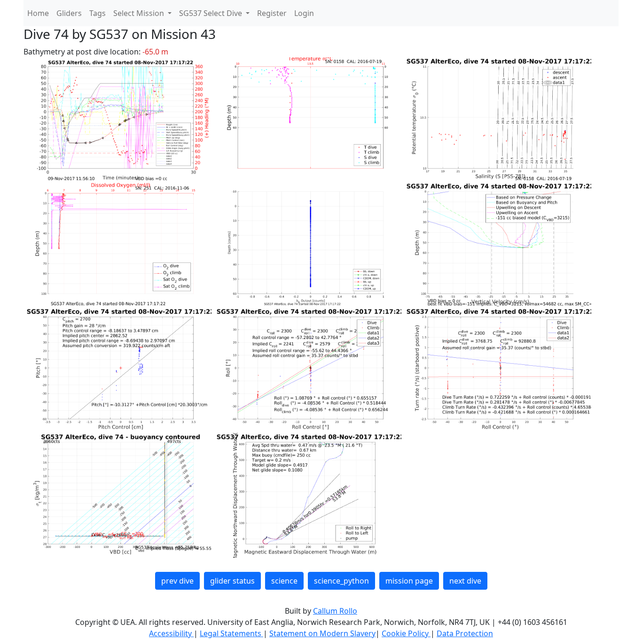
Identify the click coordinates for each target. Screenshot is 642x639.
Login (304, 13)
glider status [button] (232, 581)
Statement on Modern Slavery (322, 633)
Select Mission (139, 13)
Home (38, 13)
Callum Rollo (335, 611)
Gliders (69, 13)
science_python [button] (341, 581)
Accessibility (171, 633)
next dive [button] (465, 581)
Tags (97, 13)
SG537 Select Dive (211, 13)
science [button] (284, 581)
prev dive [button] (177, 581)
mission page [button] (409, 581)
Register (272, 13)
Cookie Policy (406, 633)
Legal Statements (231, 633)
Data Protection (465, 633)
